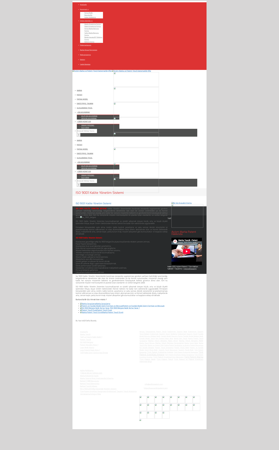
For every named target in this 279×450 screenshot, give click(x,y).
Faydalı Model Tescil (147, 339)
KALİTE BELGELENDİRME (89, 116)
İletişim (82, 60)
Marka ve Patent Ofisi (156, 345)
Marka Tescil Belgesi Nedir (191, 341)
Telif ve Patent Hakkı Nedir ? (91, 337)
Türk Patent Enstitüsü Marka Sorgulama (179, 355)
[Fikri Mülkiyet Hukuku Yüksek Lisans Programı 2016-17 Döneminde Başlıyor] (158, 410)
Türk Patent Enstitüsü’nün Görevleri (168, 357)
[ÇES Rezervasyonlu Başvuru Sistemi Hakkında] (174, 410)
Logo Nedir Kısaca (87, 347)
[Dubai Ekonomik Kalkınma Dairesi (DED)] (151, 402)
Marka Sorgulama (103, 304)
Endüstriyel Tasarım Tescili (187, 334)
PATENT (79, 95)
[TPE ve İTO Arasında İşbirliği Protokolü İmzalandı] (166, 418)
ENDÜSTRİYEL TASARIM (85, 104)
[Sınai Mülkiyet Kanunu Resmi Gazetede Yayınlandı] (189, 402)
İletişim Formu (89, 42)
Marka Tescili (85, 334)
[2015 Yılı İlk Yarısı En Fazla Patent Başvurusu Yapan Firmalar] (166, 410)
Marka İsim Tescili (180, 339)
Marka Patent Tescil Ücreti (113, 312)
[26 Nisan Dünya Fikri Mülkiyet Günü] (189, 410)
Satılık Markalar (85, 64)
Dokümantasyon (85, 45)
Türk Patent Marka (193, 357)
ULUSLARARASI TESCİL (84, 108)
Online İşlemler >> (86, 21)
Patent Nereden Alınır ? (89, 345)
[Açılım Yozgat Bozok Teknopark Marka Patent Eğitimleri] (143, 402)
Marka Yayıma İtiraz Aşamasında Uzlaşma (96, 378)
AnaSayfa (83, 5)
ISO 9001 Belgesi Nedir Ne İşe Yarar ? (125, 308)
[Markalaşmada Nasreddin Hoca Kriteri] (151, 410)
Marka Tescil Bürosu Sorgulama (169, 343)
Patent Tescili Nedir (181, 348)
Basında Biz (88, 15)
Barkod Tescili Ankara (88, 386)
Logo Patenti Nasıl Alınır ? (90, 350)
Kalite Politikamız (90, 17)
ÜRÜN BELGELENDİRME (89, 118)
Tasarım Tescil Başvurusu (168, 350)
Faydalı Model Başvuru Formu (172, 336)
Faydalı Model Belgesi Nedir (193, 336)
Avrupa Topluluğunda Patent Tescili (153, 332)
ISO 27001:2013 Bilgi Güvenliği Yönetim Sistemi (98, 389)
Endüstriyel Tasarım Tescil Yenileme (163, 334)
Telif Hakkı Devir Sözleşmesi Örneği (94, 353)
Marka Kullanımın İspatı (89, 376)
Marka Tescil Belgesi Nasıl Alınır (163, 341)
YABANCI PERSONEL (87, 125)
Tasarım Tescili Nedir (186, 350)
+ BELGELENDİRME (83, 112)
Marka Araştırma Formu (92, 24)
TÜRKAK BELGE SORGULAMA (91, 373)
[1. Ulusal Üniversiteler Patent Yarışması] (158, 402)
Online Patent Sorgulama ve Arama (177, 345)
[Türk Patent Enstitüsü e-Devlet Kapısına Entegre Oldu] (151, 418)
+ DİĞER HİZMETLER (84, 122)
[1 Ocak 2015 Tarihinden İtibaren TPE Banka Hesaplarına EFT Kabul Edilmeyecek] (158, 418)
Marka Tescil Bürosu (147, 343)
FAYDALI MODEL (82, 99)
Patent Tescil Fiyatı (104, 310)
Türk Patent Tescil (165, 359)
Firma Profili (88, 13)
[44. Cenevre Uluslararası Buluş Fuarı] (143, 410)
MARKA (79, 91)
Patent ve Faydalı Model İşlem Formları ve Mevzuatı (143, 306)
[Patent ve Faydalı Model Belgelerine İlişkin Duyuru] (181, 410)
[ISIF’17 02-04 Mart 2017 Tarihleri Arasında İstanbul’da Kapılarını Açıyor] (181, 402)
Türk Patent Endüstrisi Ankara (160, 352)
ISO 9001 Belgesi (86, 342)
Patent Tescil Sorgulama (164, 348)
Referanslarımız (85, 55)
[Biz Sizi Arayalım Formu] (181, 203)
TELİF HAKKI (85, 128)
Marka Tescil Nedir (191, 343)
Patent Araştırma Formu (92, 26)
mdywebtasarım (190, 269)
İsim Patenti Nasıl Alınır (164, 339)
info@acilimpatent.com (154, 384)
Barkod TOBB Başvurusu (89, 381)
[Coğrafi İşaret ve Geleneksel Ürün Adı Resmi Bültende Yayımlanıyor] (174, 402)
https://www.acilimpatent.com (156, 388)
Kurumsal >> (84, 9)
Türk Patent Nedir (148, 359)
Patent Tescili (85, 340)
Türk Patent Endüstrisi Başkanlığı (186, 352)
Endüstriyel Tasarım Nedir (177, 332)
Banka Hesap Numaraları (88, 50)
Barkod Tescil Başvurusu (89, 383)
